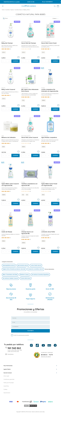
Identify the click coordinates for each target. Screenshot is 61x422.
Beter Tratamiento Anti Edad (10, 274)
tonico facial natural (36, 265)
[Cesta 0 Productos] (58, 6)
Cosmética (7, 9)
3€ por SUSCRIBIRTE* (44, 1)
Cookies (5, 389)
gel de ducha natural (23, 265)
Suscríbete (30, 330)
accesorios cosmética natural (35, 269)
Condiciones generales (9, 379)
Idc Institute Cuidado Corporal (10, 278)
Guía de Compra (8, 372)
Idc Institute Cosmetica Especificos (40, 274)
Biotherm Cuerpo (24, 274)
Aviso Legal (6, 376)
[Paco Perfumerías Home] (29, 6)
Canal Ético (6, 386)
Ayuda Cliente (7, 369)
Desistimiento (7, 392)
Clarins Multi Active (25, 278)
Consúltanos (10, 354)
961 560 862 (14, 348)
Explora (12, 9)
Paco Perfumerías (8, 365)
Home (3, 9)
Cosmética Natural (19, 9)
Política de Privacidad (9, 382)
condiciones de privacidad (23, 335)
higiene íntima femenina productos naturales (14, 269)
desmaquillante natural (9, 265)
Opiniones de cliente (46, 356)
